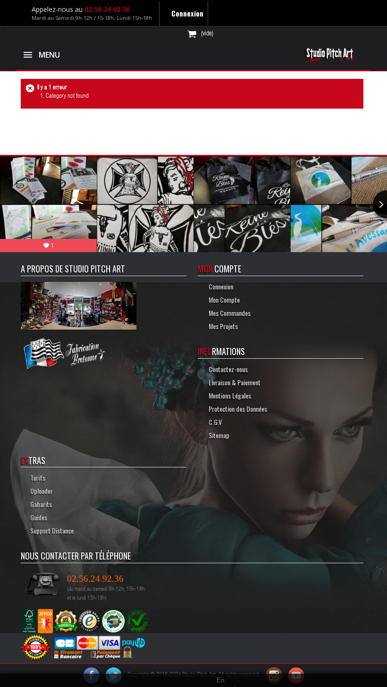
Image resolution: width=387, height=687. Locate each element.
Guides (37, 517)
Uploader (40, 491)
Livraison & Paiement (232, 382)
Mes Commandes (227, 313)
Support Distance (50, 530)
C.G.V (213, 422)
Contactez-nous (226, 369)
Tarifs (36, 478)
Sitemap (216, 435)
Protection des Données (235, 409)
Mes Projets (221, 326)
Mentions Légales (227, 395)
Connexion (186, 13)
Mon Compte (222, 300)
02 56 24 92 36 (107, 9)
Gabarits (39, 504)
